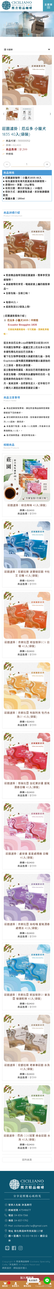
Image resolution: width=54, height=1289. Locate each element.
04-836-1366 (21, 1215)
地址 (10, 1231)
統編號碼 (13, 1210)
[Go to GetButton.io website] (47, 1286)
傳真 (10, 1220)
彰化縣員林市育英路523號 (28, 1231)
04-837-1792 (21, 1220)
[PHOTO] (27, 80)
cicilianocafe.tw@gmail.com (30, 1225)
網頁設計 (6, 1268)
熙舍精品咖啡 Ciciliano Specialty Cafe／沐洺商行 (17, 5)
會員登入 (15, 1286)
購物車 (5, 1284)
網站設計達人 (20, 1268)
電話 (10, 1215)
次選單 (9, 49)
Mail (10, 1225)
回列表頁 (27, 1159)
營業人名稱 (14, 1204)
